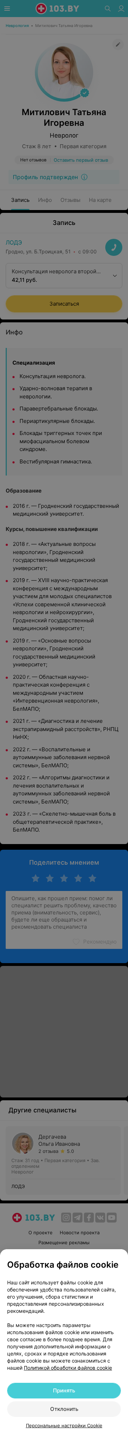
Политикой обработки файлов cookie (68, 1368)
